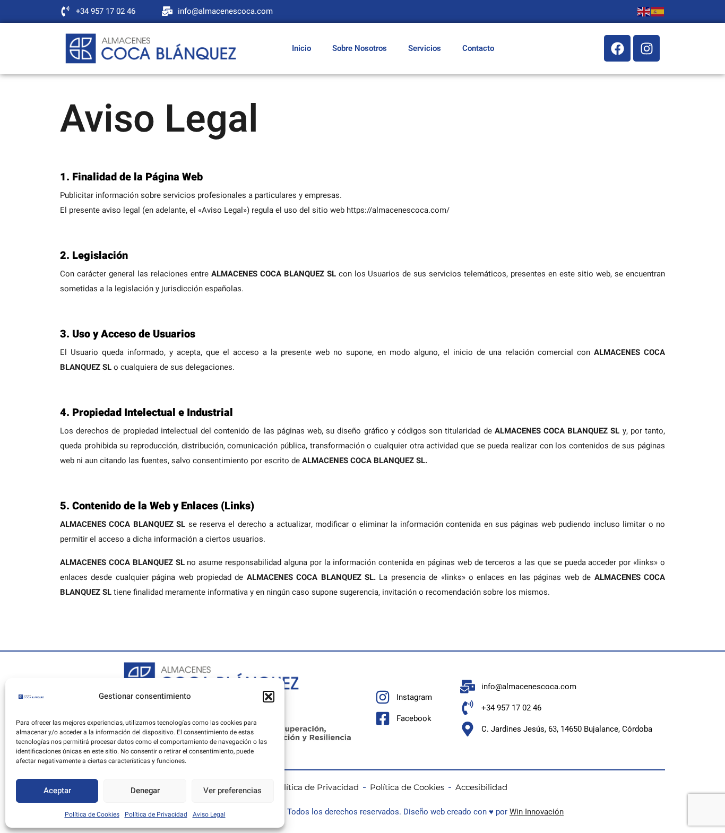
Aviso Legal (209, 814)
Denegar (145, 790)
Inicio (301, 48)
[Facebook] (617, 48)
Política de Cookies (92, 814)
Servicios (424, 48)
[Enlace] (150, 48)
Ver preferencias (232, 790)
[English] (644, 11)
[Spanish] (658, 11)
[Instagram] (646, 48)
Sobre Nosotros (359, 48)
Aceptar (57, 790)
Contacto (478, 48)
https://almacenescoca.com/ (398, 210)
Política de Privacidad (156, 814)
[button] (268, 696)
